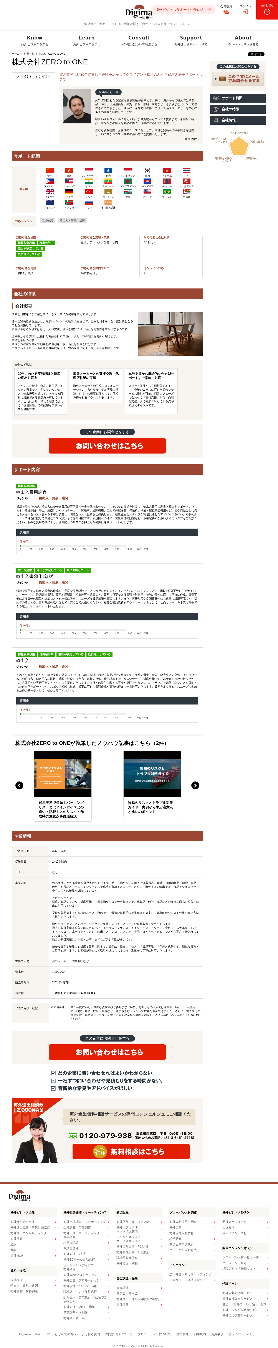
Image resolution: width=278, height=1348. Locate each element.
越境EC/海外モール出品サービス (244, 1304)
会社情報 (229, 120)
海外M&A (16, 1255)
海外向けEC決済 (74, 1254)
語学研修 (175, 1238)
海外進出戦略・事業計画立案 (30, 1227)
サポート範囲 (232, 98)
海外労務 (175, 1227)
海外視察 (16, 1238)
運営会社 (182, 1334)
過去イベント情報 (234, 1233)
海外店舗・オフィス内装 (133, 1222)
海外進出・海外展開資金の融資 (137, 1299)
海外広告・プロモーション (81, 1280)
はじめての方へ (65, 1334)
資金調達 (122, 1287)
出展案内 (228, 1227)
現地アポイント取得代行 (80, 1291)
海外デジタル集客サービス (240, 1310)
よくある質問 (91, 1334)
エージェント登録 (234, 1263)
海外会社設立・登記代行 (133, 1252)
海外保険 (122, 1304)
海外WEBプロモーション (80, 1274)
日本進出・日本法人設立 (186, 1280)
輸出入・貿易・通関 (72, 220)
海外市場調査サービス (237, 1315)
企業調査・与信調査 (77, 1227)
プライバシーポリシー (243, 1334)
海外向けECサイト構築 (79, 1307)
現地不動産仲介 (127, 1258)
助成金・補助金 (127, 1293)
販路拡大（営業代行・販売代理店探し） (84, 1299)
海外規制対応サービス (237, 1293)
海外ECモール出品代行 (79, 1259)
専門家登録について (118, 1334)
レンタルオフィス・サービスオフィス (130, 1239)
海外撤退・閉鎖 (127, 1263)
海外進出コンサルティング (28, 1233)
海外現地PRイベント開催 (80, 1286)
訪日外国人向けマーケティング (190, 1274)
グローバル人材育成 (183, 1250)
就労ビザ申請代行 (181, 1244)
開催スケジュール (234, 1222)
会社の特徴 (230, 109)
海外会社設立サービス (237, 1298)
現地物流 (47, 220)
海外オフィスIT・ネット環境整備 (128, 1229)
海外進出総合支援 (22, 1222)
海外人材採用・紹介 (183, 1222)
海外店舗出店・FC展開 (132, 1246)
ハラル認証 (71, 1242)
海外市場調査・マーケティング (84, 1222)
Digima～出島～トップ (34, 1334)
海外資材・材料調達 (24, 1291)
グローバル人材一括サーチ (240, 1257)
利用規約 (200, 1334)
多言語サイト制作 (75, 1312)
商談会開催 (71, 1248)
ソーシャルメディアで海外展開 (78, 1267)
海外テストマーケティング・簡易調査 (83, 1235)
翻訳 (13, 1250)
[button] (19, 785)
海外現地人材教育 (181, 1233)
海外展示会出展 (74, 1318)
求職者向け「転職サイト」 (240, 1268)
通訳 (13, 1244)
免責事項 (217, 1334)
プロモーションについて (154, 1334)
